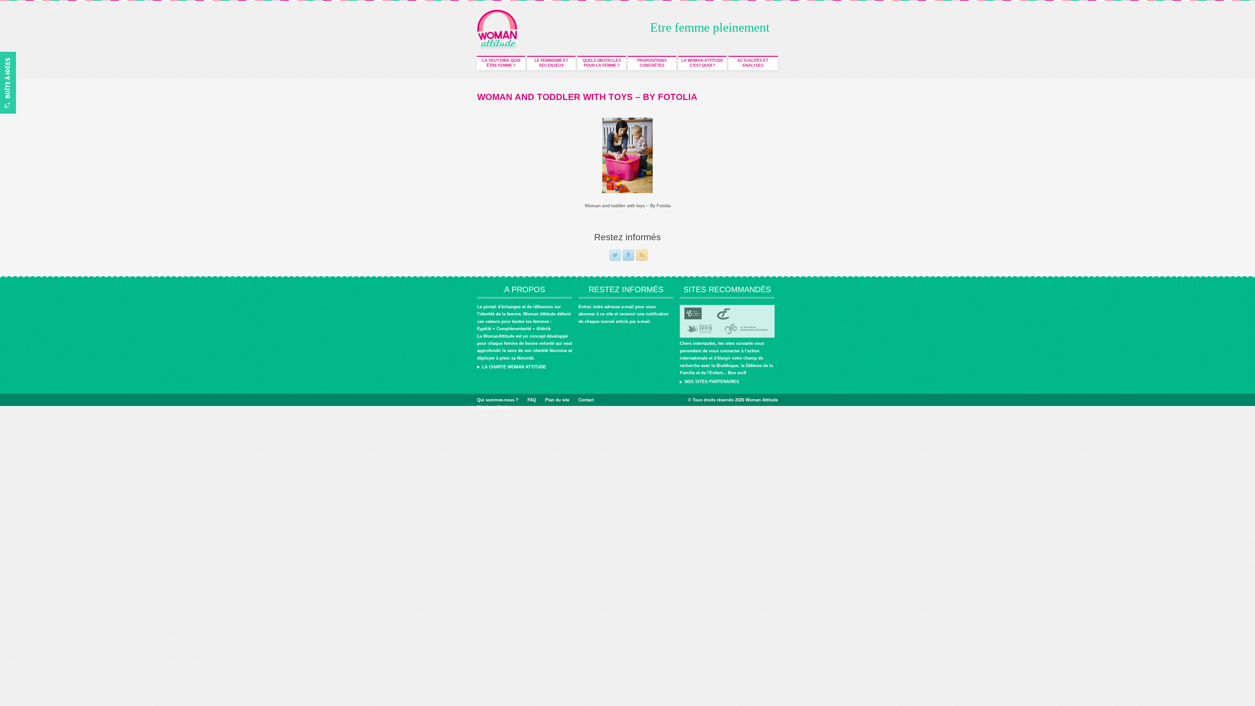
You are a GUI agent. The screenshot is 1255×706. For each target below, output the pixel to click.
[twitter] (615, 255)
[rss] (642, 255)
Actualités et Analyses (752, 63)
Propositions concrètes (652, 63)
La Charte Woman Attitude (514, 366)
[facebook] (628, 255)
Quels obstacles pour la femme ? (602, 63)
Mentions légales (494, 407)
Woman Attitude (761, 399)
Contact (586, 399)
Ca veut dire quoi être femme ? (501, 63)
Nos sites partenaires (712, 381)
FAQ (531, 399)
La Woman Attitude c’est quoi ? (702, 63)
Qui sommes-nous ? (497, 399)
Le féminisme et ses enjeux (551, 63)
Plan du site (557, 399)
